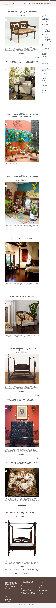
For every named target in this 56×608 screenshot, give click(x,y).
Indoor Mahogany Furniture (41, 582)
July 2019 (43, 75)
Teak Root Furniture (25, 606)
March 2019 (43, 82)
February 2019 (44, 83)
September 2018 (44, 92)
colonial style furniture (27, 56)
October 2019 (44, 70)
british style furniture (16, 56)
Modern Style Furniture (32, 606)
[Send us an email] (10, 601)
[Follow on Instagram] (7, 601)
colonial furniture (22, 56)
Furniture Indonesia (40, 593)
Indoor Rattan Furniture (40, 587)
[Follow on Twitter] (9, 601)
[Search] (49, 0)
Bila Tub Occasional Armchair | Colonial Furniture (22, 296)
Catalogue (41, 3)
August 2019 (43, 73)
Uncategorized (9, 56)
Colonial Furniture (38, 606)
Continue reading (22, 53)
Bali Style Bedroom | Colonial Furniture (21, 238)
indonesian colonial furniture (33, 56)
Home (22, 3)
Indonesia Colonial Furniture (27, 605)
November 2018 (44, 88)
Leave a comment (36, 57)
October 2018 (44, 90)
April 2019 (43, 80)
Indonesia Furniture (40, 581)
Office (27, 15)
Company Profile (27, 3)
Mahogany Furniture (20, 606)
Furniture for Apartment (44, 606)
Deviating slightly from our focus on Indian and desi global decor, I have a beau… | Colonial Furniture (47, 36)
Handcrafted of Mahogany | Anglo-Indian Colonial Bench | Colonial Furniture (47, 25)
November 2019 (44, 68)
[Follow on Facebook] (6, 601)
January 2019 (44, 85)
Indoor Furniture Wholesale (41, 584)
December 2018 (44, 87)
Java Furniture (43, 605)
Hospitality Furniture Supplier (41, 585)
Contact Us (49, 3)
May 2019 (43, 78)
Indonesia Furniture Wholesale (41, 588)
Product (33, 3)
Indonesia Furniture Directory (35, 605)
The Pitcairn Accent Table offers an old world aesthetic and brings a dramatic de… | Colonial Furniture (47, 30)
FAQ (37, 3)
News (45, 3)
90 (25, 573)
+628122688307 (8, 599)
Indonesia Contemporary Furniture (42, 590)
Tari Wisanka (8, 596)
